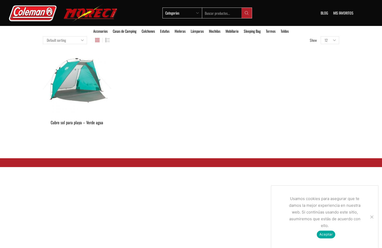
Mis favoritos (343, 13)
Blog (324, 13)
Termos (270, 31)
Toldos (285, 31)
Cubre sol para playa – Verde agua (77, 123)
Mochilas (214, 31)
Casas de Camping (124, 31)
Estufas (164, 31)
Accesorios (100, 31)
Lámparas (197, 31)
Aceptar (326, 234)
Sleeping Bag (252, 31)
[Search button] (246, 13)
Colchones (148, 31)
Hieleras (180, 31)
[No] (371, 216)
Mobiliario (232, 31)
